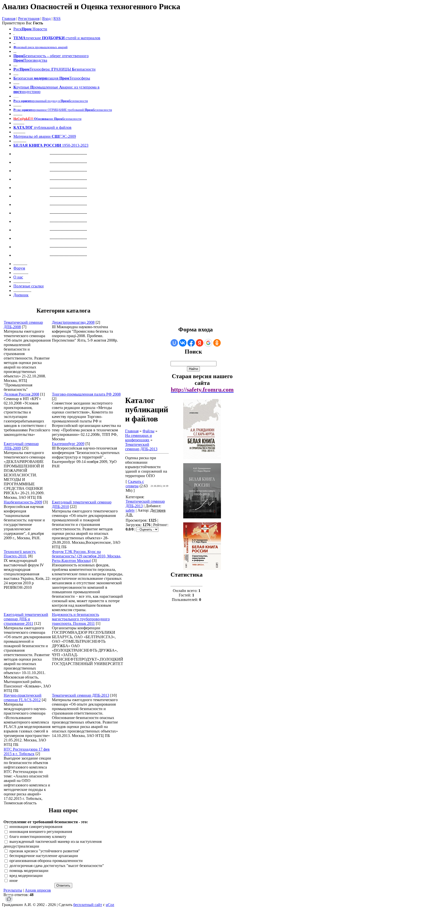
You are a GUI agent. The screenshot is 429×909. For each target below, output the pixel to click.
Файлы (148, 431)
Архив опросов (38, 890)
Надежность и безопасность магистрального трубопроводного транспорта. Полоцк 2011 (81, 619)
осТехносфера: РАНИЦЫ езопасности (54, 69)
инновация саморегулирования (35, 827)
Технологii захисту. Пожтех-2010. (20, 553)
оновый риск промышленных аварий (40, 47)
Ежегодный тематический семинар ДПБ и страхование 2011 (26, 619)
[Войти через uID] (174, 343)
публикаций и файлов (52, 127)
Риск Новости (30, 29)
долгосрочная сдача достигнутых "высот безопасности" (56, 866)
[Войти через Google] (208, 343)
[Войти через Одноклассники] (217, 343)
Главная (8, 18)
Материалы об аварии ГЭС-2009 (44, 136)
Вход (46, 18)
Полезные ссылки (28, 286)
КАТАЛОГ (23, 127)
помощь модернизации (28, 870)
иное (13, 880)
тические (33, 38)
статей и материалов (83, 38)
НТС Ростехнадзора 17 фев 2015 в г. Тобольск (27, 751)
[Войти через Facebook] (191, 343)
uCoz (110, 905)
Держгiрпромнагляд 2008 (73, 322)
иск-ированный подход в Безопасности (50, 101)
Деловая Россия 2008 (21, 394)
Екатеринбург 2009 (68, 444)
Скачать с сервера (135, 483)
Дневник (21, 295)
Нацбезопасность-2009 (23, 502)
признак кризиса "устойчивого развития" (44, 851)
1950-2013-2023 (50, 145)
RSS (57, 18)
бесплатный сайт (87, 905)
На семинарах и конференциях (138, 437)
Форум (19, 268)
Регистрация (28, 18)
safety (130, 510)
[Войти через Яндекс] (199, 343)
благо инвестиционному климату (37, 836)
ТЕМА (19, 38)
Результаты (12, 890)
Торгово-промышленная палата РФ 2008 (86, 394)
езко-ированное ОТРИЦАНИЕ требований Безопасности (62, 110)
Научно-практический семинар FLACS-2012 (22, 697)
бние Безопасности (47, 119)
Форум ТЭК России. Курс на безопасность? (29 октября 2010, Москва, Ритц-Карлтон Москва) (86, 556)
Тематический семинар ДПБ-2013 (80, 695)
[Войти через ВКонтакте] (182, 343)
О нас (18, 277)
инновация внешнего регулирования (40, 831)
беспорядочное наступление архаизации (43, 856)
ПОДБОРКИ (53, 38)
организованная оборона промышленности (46, 861)
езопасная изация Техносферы (51, 78)
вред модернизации (26, 875)
